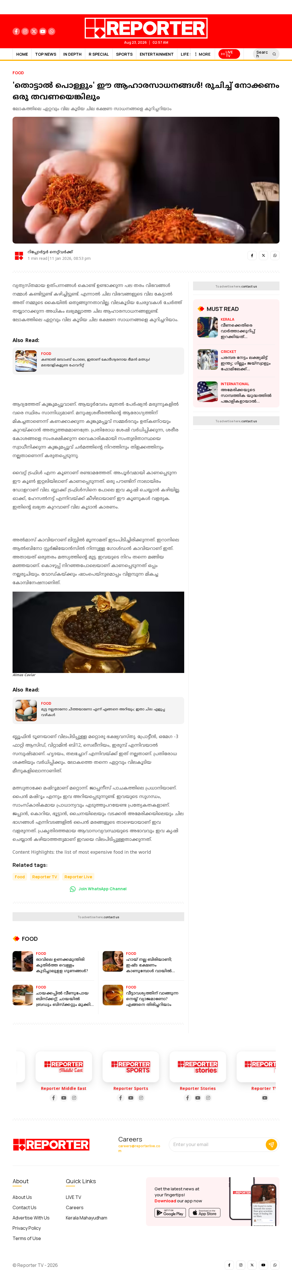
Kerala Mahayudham (86, 1218)
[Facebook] (41, 1098)
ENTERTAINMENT (157, 54)
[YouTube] (52, 1098)
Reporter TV (44, 876)
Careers (75, 1207)
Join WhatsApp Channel (102, 888)
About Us (22, 1197)
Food (18, 72)
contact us (111, 917)
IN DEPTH (72, 54)
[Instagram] (62, 1098)
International (235, 383)
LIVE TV (73, 1197)
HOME (22, 54)
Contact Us (24, 1207)
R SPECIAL (99, 54)
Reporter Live (78, 876)
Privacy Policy (27, 1228)
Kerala (227, 319)
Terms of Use (27, 1238)
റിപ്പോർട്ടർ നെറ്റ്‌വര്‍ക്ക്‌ (50, 252)
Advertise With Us (31, 1218)
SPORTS (124, 54)
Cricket (228, 351)
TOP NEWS (45, 54)
